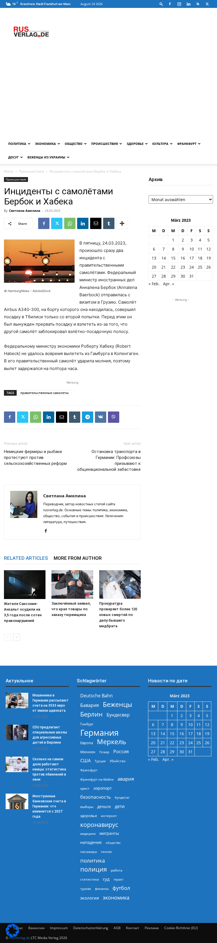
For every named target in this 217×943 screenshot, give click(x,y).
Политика (17, 143)
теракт (118, 879)
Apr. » (168, 283)
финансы (101, 889)
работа (116, 870)
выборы (86, 806)
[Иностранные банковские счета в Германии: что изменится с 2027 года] (17, 801)
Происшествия (104, 143)
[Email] (95, 223)
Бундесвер (118, 715)
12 (208, 249)
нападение (91, 842)
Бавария (89, 705)
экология (89, 898)
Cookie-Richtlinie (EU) (181, 927)
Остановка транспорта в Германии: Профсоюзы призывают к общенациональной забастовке (109, 460)
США (85, 761)
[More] (122, 223)
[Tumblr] (108, 223)
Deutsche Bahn (96, 696)
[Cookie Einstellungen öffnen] (12, 935)
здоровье (88, 815)
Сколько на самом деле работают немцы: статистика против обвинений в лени (49, 769)
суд (106, 879)
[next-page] (16, 637)
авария (126, 779)
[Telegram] (87, 417)
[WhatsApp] (69, 223)
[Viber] (113, 417)
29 (173, 276)
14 (163, 258)
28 (163, 276)
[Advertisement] (108, 94)
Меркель (111, 741)
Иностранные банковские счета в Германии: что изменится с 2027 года (49, 806)
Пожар (104, 752)
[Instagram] (179, 4)
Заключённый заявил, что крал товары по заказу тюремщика (71, 609)
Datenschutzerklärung (90, 927)
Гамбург (87, 724)
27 (154, 276)
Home (9, 171)
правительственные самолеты (44, 393)
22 (173, 267)
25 (200, 267)
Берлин (91, 714)
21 (163, 267)
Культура (160, 143)
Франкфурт (186, 143)
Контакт (132, 927)
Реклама (152, 927)
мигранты (109, 833)
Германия (99, 733)
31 (191, 276)
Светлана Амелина (24, 210)
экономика (116, 897)
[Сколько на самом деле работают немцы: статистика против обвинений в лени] (17, 764)
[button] (161, 4)
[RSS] (198, 4)
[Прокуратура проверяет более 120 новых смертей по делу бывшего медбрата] (120, 584)
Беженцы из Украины (46, 157)
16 (183, 258)
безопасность (95, 797)
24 (191, 267)
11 (200, 249)
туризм (85, 889)
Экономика (45, 143)
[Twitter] (207, 4)
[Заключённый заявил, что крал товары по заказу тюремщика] (72, 584)
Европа (86, 743)
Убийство (117, 761)
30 (183, 276)
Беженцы (117, 704)
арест (85, 788)
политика (92, 860)
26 (208, 267)
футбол (121, 888)
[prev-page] (7, 637)
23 (183, 267)
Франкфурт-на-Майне (97, 779)
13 (154, 258)
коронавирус (99, 824)
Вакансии (36, 927)
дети (120, 806)
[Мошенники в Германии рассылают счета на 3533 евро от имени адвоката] (17, 700)
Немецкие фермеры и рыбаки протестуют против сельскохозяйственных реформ (35, 457)
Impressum (59, 927)
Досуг (13, 157)
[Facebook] (170, 4)
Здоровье (135, 143)
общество (113, 842)
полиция (93, 869)
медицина (88, 833)
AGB (117, 927)
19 (208, 258)
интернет (109, 815)
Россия (121, 752)
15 (173, 258)
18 (200, 258)
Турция (100, 761)
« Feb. (154, 283)
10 (191, 249)
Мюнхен (87, 751)
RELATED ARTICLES (26, 558)
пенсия (106, 852)
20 (154, 267)
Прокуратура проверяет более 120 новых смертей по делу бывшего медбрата (118, 614)
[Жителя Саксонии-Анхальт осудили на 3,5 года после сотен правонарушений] (24, 584)
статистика (89, 879)
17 (191, 258)
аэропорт (103, 788)
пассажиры (88, 852)
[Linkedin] (188, 4)
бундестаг (122, 798)
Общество (74, 143)
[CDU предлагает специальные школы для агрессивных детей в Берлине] (17, 732)
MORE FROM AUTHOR (78, 558)
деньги (104, 806)
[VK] (100, 417)
